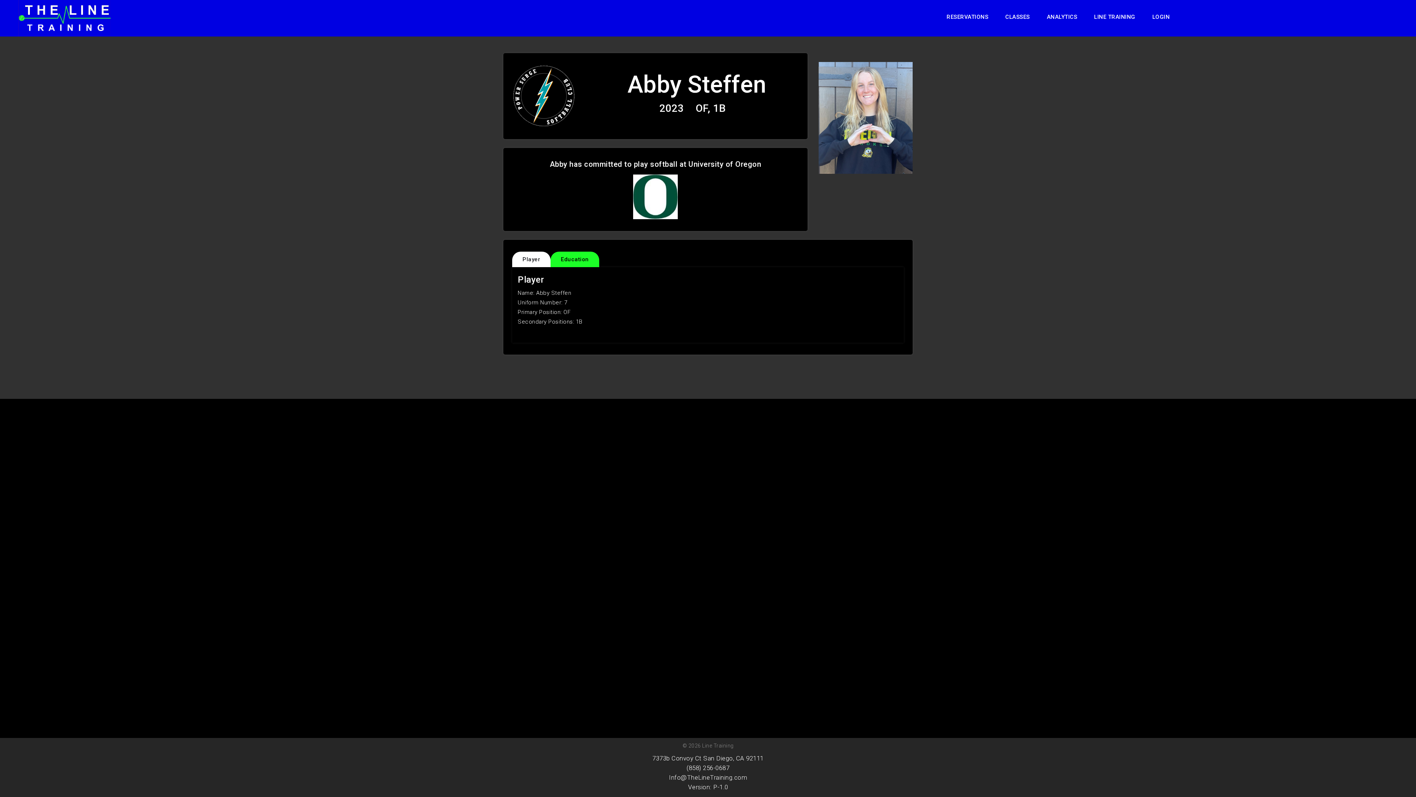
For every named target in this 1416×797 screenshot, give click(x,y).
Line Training (1114, 17)
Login (1161, 17)
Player (531, 259)
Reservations (967, 17)
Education (575, 259)
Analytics (1062, 17)
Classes (1017, 17)
